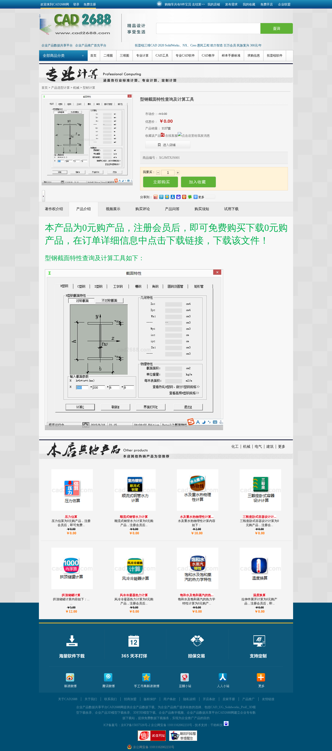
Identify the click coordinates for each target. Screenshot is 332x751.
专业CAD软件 (185, 55)
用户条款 (169, 699)
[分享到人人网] (172, 197)
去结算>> (198, 4)
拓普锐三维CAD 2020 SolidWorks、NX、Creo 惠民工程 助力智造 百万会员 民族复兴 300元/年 (198, 45)
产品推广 (248, 699)
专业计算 (142, 55)
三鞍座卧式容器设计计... (259, 517)
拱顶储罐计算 (71, 595)
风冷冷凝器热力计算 (134, 595)
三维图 (124, 55)
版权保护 (150, 699)
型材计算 (89, 87)
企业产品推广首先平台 (90, 45)
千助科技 (216, 725)
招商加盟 (130, 699)
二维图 (108, 55)
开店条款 (209, 699)
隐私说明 (189, 699)
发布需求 (231, 4)
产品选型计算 (60, 87)
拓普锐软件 (274, 55)
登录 (76, 4)
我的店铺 (214, 4)
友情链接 (268, 699)
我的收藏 (249, 4)
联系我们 (110, 699)
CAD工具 (162, 55)
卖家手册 (229, 699)
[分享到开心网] (184, 197)
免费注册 (90, 4)
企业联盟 (284, 4)
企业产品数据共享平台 (57, 45)
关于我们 (91, 699)
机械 (76, 87)
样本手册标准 (231, 55)
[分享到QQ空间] (167, 197)
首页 (93, 55)
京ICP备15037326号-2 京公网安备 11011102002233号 (156, 725)
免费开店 (266, 4)
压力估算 (71, 517)
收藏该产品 (153, 135)
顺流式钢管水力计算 (134, 517)
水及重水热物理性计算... (196, 517)
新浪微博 (70, 680)
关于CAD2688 (67, 699)
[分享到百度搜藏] (178, 197)
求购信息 (253, 55)
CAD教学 (208, 55)
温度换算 (259, 595)
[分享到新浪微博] (155, 197)
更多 (281, 447)
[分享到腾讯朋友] (189, 197)
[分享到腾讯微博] (161, 197)
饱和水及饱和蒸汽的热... (196, 595)
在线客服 (171, 135)
